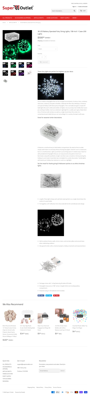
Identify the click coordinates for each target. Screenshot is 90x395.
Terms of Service (57, 387)
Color (39, 45)
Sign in (74, 6)
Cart (84, 11)
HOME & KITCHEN (52, 18)
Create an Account (82, 6)
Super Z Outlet (10, 392)
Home (4, 22)
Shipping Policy (31, 387)
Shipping (40, 41)
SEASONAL (6, 381)
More (74, 18)
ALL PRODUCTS (7, 18)
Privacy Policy (48, 387)
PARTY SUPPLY (65, 18)
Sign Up (62, 371)
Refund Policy (39, 387)
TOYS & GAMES (7, 379)
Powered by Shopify (20, 392)
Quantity (40, 53)
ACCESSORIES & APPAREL (23, 18)
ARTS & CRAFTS (39, 18)
